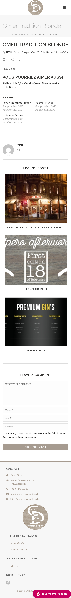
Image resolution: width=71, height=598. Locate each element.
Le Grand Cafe (17, 543)
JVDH (9, 52)
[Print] (20, 60)
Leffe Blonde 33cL (13, 115)
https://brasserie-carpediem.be (24, 499)
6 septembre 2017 (32, 52)
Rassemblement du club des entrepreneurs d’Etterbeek (37, 227)
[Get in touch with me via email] (18, 150)
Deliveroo (14, 566)
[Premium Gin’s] (36, 321)
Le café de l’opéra (18, 549)
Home (15, 34)
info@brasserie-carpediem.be (24, 494)
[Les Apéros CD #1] (36, 260)
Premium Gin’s (36, 350)
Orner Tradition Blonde (17, 102)
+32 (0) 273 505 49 (19, 489)
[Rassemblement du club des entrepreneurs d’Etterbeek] (36, 198)
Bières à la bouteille (57, 52)
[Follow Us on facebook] (8, 583)
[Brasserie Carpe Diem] (35, 7)
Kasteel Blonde (44, 102)
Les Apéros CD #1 (36, 289)
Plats (24, 34)
